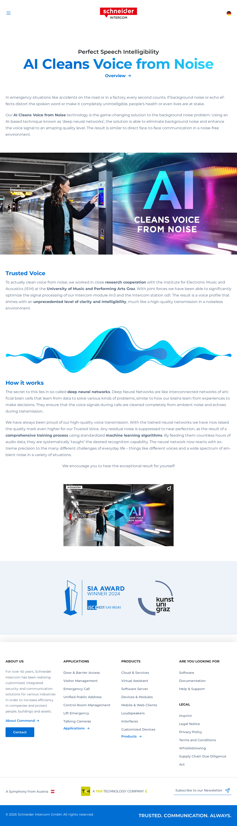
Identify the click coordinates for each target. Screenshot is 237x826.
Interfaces (129, 721)
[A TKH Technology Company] (114, 791)
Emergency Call (76, 689)
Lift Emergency (76, 713)
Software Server (134, 689)
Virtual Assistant (134, 681)
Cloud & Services (135, 673)
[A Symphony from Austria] (30, 791)
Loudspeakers (133, 713)
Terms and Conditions (197, 740)
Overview (115, 75)
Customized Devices (138, 729)
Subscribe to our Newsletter (199, 790)
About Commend (20, 721)
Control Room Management (86, 705)
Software (186, 673)
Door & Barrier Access (81, 673)
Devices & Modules (137, 697)
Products (129, 736)
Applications (74, 728)
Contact (20, 732)
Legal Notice (189, 724)
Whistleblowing (192, 748)
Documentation (192, 681)
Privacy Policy (190, 732)
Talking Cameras (77, 721)
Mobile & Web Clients (139, 705)
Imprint (185, 716)
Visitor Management (80, 681)
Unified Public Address (82, 697)
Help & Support (192, 689)
